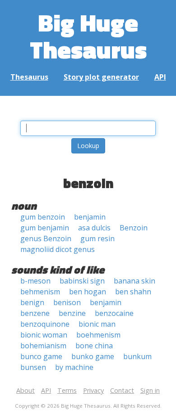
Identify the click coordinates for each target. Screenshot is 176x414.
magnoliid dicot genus (57, 249)
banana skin (134, 281)
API (160, 77)
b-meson (35, 281)
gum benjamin (44, 228)
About (25, 390)
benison (67, 302)
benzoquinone (44, 324)
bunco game (41, 356)
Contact (122, 390)
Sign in (150, 390)
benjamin (90, 217)
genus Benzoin (45, 238)
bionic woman (43, 335)
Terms (67, 390)
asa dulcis (94, 228)
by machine (74, 367)
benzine (72, 313)
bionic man (97, 324)
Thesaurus (29, 77)
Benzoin (134, 228)
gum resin (97, 238)
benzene (35, 313)
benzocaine (114, 313)
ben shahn (133, 292)
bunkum (137, 356)
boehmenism (98, 335)
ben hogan (87, 292)
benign (32, 302)
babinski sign (82, 281)
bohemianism (43, 346)
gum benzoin (42, 217)
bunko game (92, 356)
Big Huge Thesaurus (88, 36)
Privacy (93, 390)
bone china (94, 346)
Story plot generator (101, 77)
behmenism (40, 292)
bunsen (33, 367)
